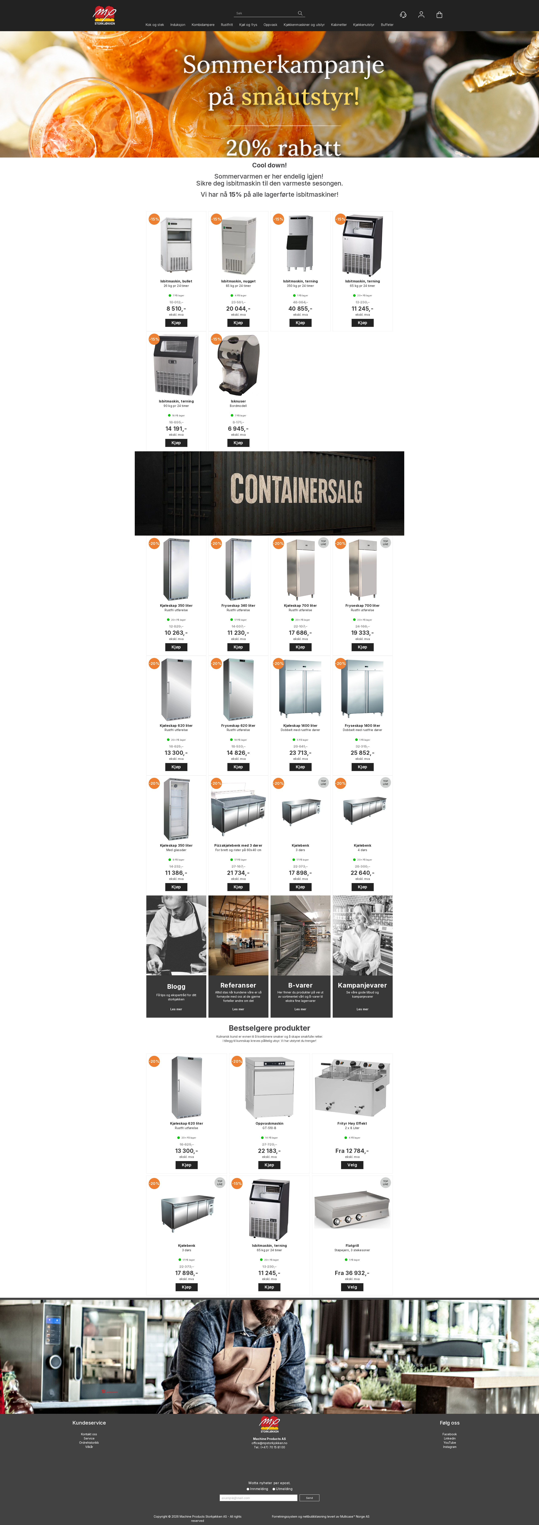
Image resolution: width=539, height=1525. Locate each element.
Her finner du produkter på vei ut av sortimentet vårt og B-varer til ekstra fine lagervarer (300, 996)
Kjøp (176, 322)
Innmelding (259, 1489)
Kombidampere (203, 25)
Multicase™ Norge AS (355, 1516)
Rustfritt (227, 25)
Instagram (449, 1447)
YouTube (450, 1442)
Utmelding (284, 1489)
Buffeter (387, 25)
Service (89, 1438)
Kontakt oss (89, 1434)
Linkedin (450, 1438)
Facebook (450, 1434)
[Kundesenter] (403, 15)
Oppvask (270, 25)
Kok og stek (154, 25)
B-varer (300, 985)
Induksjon (177, 25)
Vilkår (89, 1447)
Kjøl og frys (248, 25)
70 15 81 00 (277, 1447)
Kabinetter (339, 25)
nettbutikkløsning (314, 1516)
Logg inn (421, 15)
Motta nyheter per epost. (269, 1483)
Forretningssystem (284, 1516)
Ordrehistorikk (89, 1442)
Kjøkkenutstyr (363, 25)
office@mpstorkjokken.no (269, 1443)
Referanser (238, 985)
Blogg (176, 986)
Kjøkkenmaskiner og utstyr (304, 25)
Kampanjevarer (362, 985)
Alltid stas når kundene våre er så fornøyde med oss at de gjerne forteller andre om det (238, 996)
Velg (352, 1164)
